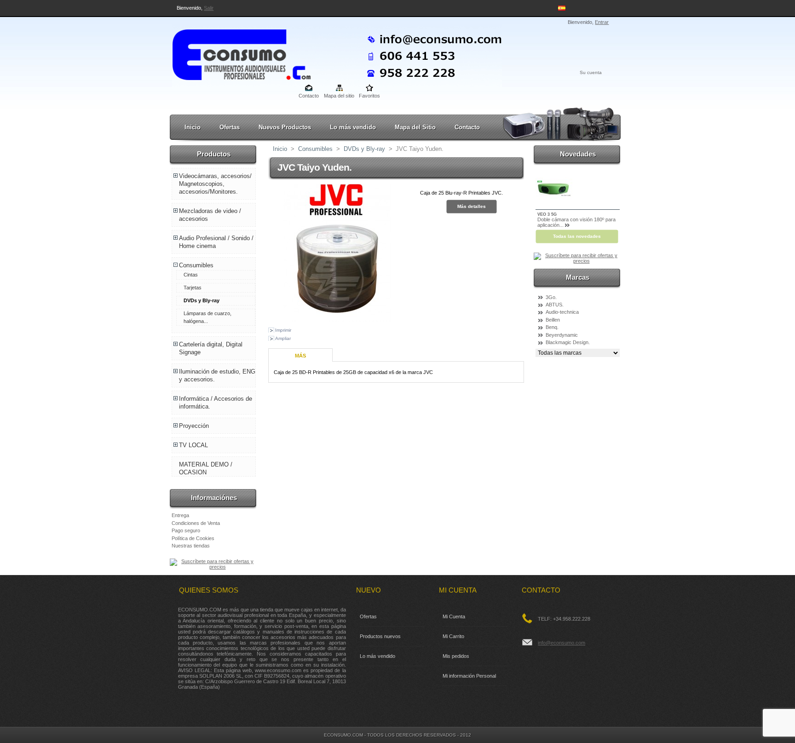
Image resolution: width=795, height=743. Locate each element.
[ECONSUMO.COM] (233, 53)
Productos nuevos (380, 636)
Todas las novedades (577, 236)
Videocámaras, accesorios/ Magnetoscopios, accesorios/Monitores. (215, 184)
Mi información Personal (469, 676)
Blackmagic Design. (568, 342)
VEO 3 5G (547, 214)
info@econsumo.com (561, 642)
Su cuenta (591, 72)
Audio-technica (562, 312)
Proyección (194, 425)
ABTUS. (555, 304)
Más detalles (471, 206)
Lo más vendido (353, 127)
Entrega (180, 515)
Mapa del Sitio (415, 127)
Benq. (552, 327)
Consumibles (196, 265)
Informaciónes (214, 497)
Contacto (309, 95)
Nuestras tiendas (191, 545)
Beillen (553, 320)
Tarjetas (193, 287)
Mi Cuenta (454, 616)
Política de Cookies (193, 538)
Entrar (602, 22)
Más (300, 355)
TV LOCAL (193, 445)
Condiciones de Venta (196, 523)
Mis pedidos (456, 656)
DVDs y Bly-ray (201, 300)
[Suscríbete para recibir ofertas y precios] (214, 567)
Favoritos (369, 95)
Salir (208, 8)
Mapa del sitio (339, 95)
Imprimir (283, 330)
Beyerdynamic (562, 335)
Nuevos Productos (285, 127)
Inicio (192, 127)
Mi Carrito (453, 636)
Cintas (191, 274)
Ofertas (229, 127)
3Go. (551, 297)
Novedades (578, 154)
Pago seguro (186, 530)
